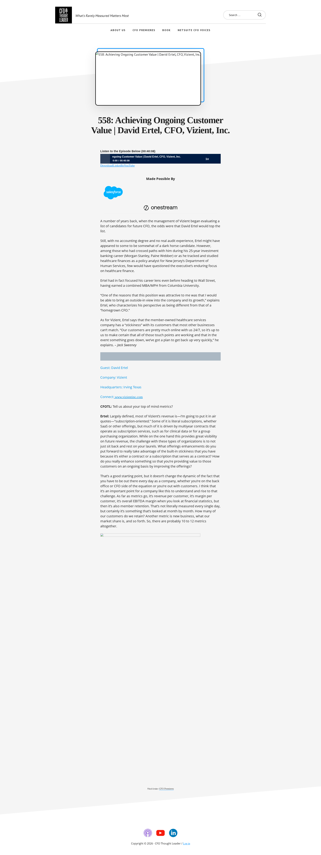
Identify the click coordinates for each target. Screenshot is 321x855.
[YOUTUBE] (160, 833)
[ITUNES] (148, 833)
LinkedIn (118, 165)
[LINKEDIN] (173, 833)
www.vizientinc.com (128, 397)
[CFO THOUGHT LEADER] (63, 15)
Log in (186, 843)
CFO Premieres (166, 788)
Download (106, 165)
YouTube (129, 165)
